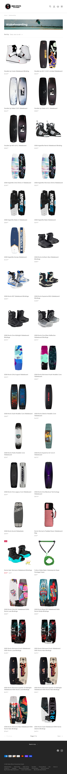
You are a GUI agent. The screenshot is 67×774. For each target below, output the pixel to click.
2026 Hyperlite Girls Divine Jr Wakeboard (17, 183)
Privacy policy (35, 768)
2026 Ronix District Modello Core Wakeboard (45, 414)
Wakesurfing (17, 766)
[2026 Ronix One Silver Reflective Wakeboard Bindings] (48, 318)
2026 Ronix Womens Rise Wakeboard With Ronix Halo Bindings (18, 728)
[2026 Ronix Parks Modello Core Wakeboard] (18, 436)
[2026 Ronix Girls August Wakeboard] (18, 358)
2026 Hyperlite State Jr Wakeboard (15, 220)
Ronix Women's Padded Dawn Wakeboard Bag (48, 532)
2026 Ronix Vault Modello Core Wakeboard (18, 413)
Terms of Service (45, 768)
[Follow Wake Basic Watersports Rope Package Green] (48, 553)
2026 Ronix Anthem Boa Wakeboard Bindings (46, 258)
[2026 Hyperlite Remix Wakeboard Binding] (48, 129)
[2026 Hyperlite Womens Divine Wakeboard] (48, 166)
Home (5, 15)
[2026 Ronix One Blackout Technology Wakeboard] (48, 475)
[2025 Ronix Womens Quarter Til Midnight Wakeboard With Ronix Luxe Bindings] (18, 671)
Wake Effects (11, 764)
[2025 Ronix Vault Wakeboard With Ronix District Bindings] (48, 710)
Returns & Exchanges (24, 768)
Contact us (6, 768)
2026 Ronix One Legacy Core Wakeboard (17, 492)
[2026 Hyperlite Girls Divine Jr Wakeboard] (18, 166)
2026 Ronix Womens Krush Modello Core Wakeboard (48, 375)
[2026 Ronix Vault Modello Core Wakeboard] (18, 397)
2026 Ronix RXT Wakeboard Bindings (16, 296)
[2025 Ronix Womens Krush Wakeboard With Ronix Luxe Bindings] (18, 632)
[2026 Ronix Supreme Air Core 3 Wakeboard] (48, 436)
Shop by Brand (42, 766)
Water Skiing (26, 766)
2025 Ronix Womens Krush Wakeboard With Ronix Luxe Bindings (17, 649)
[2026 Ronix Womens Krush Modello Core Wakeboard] (48, 358)
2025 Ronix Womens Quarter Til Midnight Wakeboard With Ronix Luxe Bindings (17, 688)
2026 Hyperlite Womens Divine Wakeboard (48, 183)
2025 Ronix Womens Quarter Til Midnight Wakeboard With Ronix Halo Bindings (48, 688)
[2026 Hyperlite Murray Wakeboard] (18, 240)
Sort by (6, 34)
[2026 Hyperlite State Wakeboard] (48, 203)
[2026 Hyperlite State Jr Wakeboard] (18, 203)
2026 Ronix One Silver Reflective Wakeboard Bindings (44, 336)
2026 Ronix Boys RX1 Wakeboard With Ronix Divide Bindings (47, 610)
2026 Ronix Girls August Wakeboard (16, 374)
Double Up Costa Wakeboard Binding (16, 71)
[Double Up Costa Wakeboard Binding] (18, 54)
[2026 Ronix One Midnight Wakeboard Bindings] (18, 318)
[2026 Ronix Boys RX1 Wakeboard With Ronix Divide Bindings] (48, 592)
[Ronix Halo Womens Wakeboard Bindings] (18, 553)
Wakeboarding (12, 15)
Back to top (32, 744)
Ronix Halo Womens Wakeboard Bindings (18, 570)
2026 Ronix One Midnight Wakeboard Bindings (16, 336)
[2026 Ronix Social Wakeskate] (18, 514)
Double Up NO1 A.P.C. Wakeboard (15, 145)
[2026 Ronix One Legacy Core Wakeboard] (18, 475)
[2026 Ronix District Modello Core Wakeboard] (48, 397)
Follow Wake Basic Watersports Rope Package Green (46, 571)
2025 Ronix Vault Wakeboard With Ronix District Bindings (47, 728)
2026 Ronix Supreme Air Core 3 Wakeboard (44, 454)
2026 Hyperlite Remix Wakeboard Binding (48, 145)
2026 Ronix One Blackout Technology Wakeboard (46, 493)
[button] (58, 6)
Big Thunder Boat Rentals (40, 769)
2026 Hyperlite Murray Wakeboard (15, 257)
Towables (34, 766)
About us (55, 766)
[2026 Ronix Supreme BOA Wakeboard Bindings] (48, 279)
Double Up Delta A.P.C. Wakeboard (45, 108)
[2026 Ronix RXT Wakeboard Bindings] (18, 279)
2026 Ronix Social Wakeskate (13, 531)
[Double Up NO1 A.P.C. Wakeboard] (18, 129)
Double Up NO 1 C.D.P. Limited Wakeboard (48, 71)
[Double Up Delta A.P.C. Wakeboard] (48, 91)
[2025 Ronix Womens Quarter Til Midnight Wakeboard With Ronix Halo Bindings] (48, 671)
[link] (14, 736)
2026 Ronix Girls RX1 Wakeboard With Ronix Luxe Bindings (16, 610)
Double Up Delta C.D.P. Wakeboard (15, 108)
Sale (50, 766)
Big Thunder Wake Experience (11, 769)
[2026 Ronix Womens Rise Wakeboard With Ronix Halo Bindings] (18, 710)
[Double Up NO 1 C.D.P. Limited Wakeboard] (48, 54)
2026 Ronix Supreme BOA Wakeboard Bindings (46, 297)
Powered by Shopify (19, 764)
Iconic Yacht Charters (26, 769)
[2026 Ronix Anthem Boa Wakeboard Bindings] (48, 240)
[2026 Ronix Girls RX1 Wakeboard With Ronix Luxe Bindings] (18, 592)
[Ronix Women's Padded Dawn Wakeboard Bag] (48, 514)
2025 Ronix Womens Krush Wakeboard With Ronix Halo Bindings (47, 649)
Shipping (14, 768)
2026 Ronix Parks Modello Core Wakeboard (14, 454)
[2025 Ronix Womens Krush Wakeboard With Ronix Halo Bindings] (48, 632)
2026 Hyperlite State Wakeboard (45, 220)
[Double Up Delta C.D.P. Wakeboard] (18, 91)
